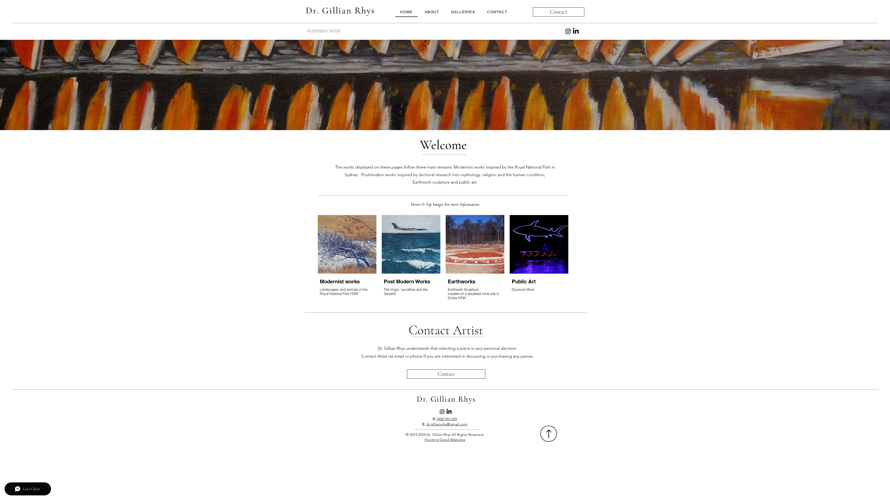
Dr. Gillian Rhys (340, 10)
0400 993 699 (447, 419)
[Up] (548, 434)
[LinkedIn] (575, 31)
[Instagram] (568, 31)
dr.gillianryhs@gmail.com (446, 424)
